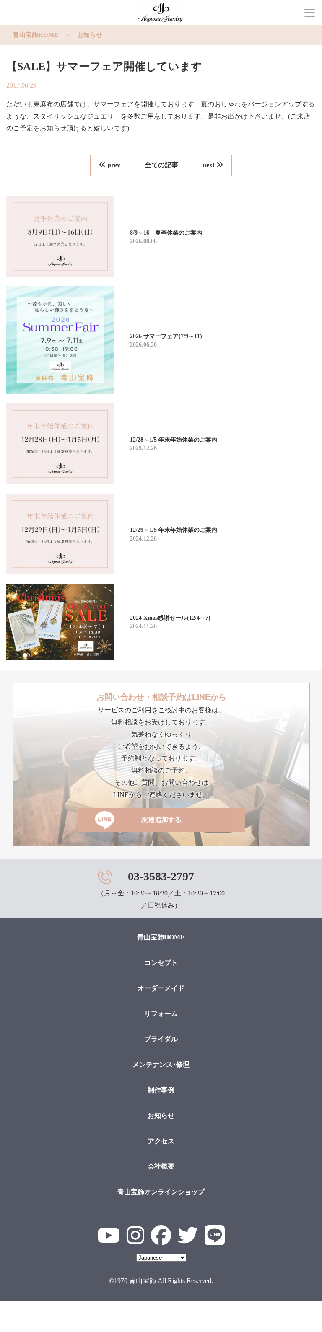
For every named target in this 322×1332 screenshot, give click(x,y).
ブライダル (161, 1038)
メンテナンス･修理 (161, 1064)
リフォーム (161, 1013)
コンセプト (161, 962)
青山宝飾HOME (35, 34)
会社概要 (161, 1166)
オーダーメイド (161, 988)
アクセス (161, 1141)
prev (113, 164)
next (209, 164)
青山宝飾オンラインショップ (161, 1191)
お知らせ (89, 34)
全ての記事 (161, 164)
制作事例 (161, 1090)
